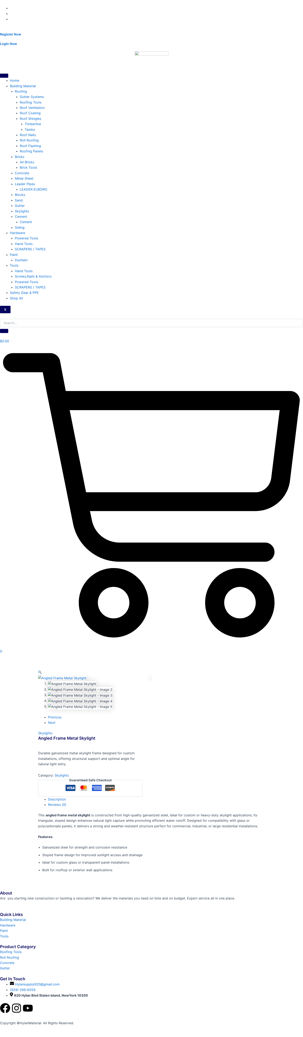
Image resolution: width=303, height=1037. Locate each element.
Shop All (16, 298)
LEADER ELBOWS (33, 189)
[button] (40, 672)
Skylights (22, 211)
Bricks (19, 157)
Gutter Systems (32, 97)
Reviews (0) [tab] (57, 805)
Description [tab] (57, 799)
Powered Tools (26, 238)
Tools (14, 265)
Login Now (8, 44)
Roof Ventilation (32, 108)
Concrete (22, 173)
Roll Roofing (29, 140)
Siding (20, 227)
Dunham (21, 260)
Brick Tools (28, 167)
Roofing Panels (31, 151)
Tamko (30, 129)
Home (14, 80)
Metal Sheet (24, 178)
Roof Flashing (30, 146)
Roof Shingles (30, 119)
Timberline (33, 124)
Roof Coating (30, 113)
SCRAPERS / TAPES (30, 249)
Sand (19, 200)
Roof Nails (28, 135)
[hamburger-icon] (4, 76)
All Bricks (27, 162)
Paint (14, 255)
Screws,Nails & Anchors (33, 276)
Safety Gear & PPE (24, 293)
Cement (21, 216)
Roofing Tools (30, 102)
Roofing (21, 91)
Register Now (10, 34)
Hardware (17, 233)
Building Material (23, 86)
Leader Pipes (25, 184)
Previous (54, 717)
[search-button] (4, 331)
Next (51, 722)
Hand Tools (24, 244)
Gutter (20, 206)
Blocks (20, 195)
